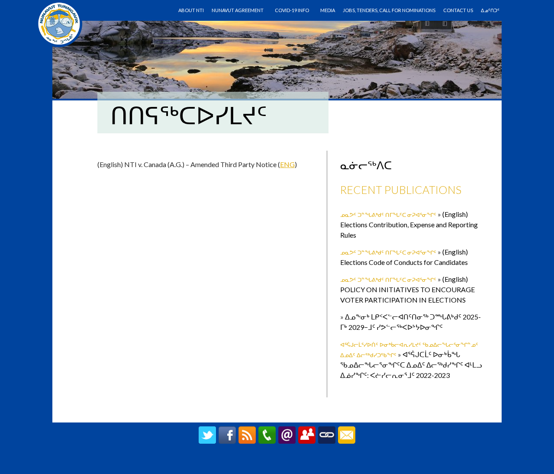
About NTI (191, 10)
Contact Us (458, 10)
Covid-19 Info (292, 10)
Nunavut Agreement (238, 10)
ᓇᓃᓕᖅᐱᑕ (366, 164)
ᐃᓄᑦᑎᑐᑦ (490, 10)
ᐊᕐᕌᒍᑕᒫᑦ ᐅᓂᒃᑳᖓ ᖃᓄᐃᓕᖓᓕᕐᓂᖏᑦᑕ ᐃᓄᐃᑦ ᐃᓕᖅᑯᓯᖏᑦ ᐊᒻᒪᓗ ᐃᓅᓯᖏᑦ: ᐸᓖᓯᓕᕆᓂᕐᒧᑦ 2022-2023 (411, 364)
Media (327, 10)
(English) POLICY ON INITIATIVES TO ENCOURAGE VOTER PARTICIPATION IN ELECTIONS (407, 289)
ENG (287, 164)
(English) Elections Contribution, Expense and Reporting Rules (409, 224)
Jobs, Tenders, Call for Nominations (389, 10)
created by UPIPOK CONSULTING (277, 463)
